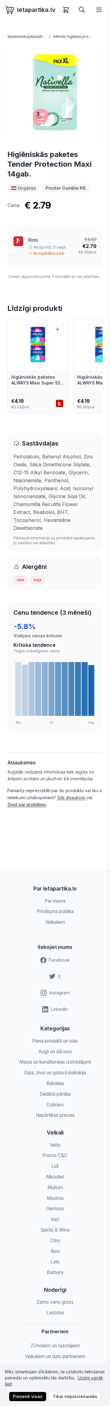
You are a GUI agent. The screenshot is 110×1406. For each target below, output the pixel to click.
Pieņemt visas (27, 1396)
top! (55, 1219)
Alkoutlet (55, 1177)
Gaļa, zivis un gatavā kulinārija (55, 1073)
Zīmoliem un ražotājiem (55, 1346)
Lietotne (55, 1313)
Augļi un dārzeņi (55, 1051)
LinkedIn (59, 1009)
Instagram (59, 992)
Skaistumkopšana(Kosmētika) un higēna (26, 36)
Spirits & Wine (55, 1230)
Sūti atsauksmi (71, 797)
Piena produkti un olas (55, 1041)
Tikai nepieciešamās (75, 1396)
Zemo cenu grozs (55, 1302)
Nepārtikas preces (55, 1115)
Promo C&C (55, 1155)
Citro (55, 1241)
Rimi (33, 240)
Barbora (55, 1272)
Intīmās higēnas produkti (72, 36)
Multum (55, 1187)
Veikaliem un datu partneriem (55, 1356)
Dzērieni (55, 1105)
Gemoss (55, 1208)
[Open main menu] (99, 10)
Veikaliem (55, 922)
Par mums (55, 901)
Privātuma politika (55, 911)
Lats (55, 1262)
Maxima (55, 1198)
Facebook (59, 960)
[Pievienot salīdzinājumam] (57, 329)
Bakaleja (55, 1083)
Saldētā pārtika (55, 1094)
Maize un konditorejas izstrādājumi (55, 1062)
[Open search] (82, 10)
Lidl (55, 1166)
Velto (55, 1145)
